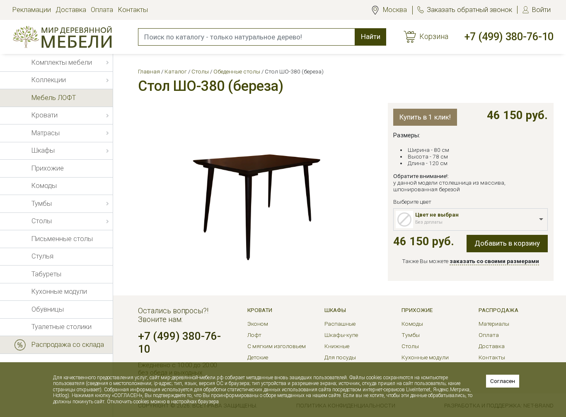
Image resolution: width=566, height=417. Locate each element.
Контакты (133, 10)
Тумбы (411, 335)
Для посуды (340, 357)
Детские (257, 357)
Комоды (412, 323)
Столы (410, 346)
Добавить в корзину (507, 243)
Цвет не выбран (437, 215)
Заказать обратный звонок (469, 10)
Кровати (259, 310)
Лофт (254, 335)
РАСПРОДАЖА (498, 310)
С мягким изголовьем (276, 346)
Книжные (336, 346)
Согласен (502, 381)
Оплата (102, 10)
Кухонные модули (425, 357)
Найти (370, 36)
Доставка (71, 10)
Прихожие (417, 310)
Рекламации (31, 10)
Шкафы (335, 310)
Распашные (340, 323)
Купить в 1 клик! (425, 117)
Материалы (494, 323)
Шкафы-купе (341, 335)
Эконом (257, 323)
